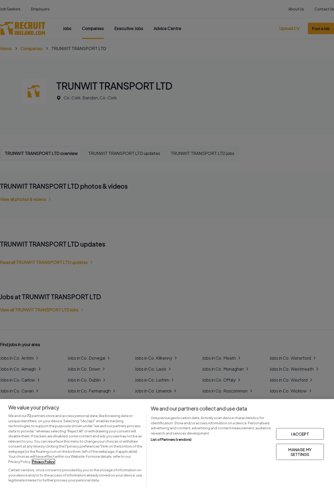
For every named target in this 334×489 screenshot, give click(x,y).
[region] (167, 444)
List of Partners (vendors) (171, 439)
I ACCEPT (300, 433)
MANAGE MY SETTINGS (299, 451)
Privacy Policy (43, 462)
